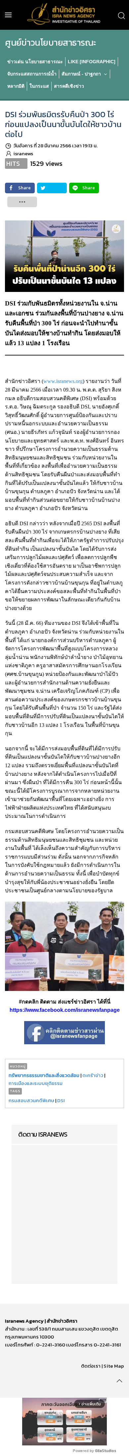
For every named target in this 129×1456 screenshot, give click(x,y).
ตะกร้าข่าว (92, 1075)
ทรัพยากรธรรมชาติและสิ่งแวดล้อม (44, 1075)
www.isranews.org (63, 381)
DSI (61, 1100)
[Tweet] (52, 188)
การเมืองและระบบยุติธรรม (36, 1083)
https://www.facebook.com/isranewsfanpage (65, 1010)
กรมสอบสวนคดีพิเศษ (31, 1100)
